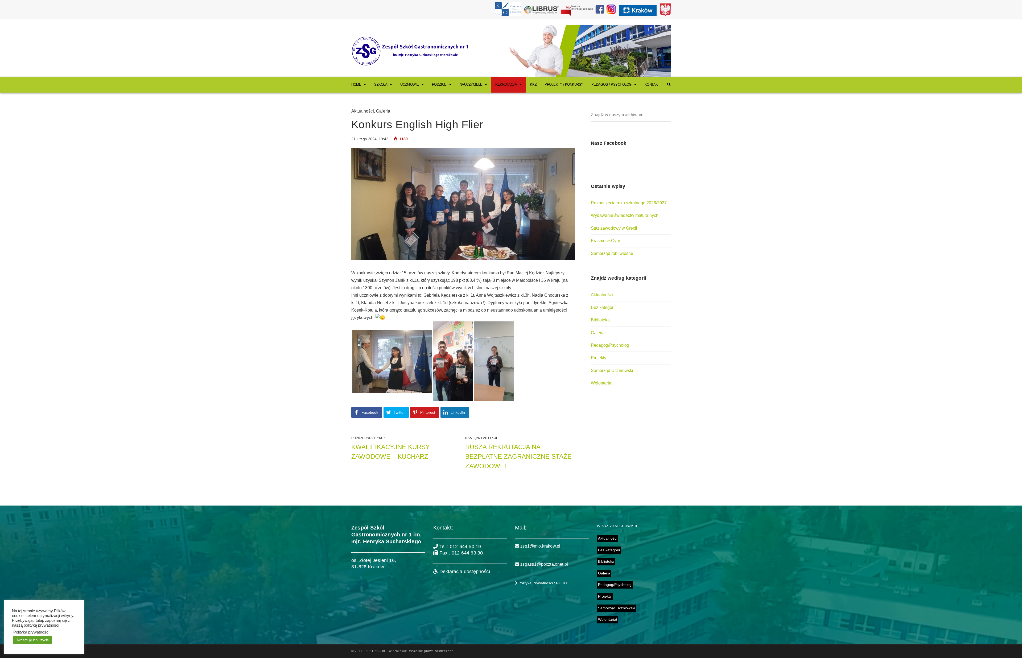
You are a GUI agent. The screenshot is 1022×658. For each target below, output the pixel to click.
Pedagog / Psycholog (611, 84)
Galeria (383, 111)
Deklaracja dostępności (464, 571)
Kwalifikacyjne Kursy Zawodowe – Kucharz (390, 451)
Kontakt (652, 84)
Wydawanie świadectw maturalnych (624, 215)
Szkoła (380, 84)
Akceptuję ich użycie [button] (33, 640)
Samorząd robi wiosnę (612, 253)
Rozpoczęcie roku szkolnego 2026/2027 (629, 203)
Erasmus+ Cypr (605, 240)
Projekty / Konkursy (564, 84)
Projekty (598, 357)
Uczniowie (409, 84)
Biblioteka (600, 320)
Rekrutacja (506, 84)
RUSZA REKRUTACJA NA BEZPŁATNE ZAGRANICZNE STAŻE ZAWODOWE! (518, 456)
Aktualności (362, 111)
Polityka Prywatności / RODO (542, 583)
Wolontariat (601, 383)
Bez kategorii (603, 307)
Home (356, 84)
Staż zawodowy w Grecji (614, 228)
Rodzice (439, 84)
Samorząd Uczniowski (612, 370)
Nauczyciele (471, 84)
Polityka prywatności (31, 632)
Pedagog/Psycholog (610, 345)
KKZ (533, 84)
